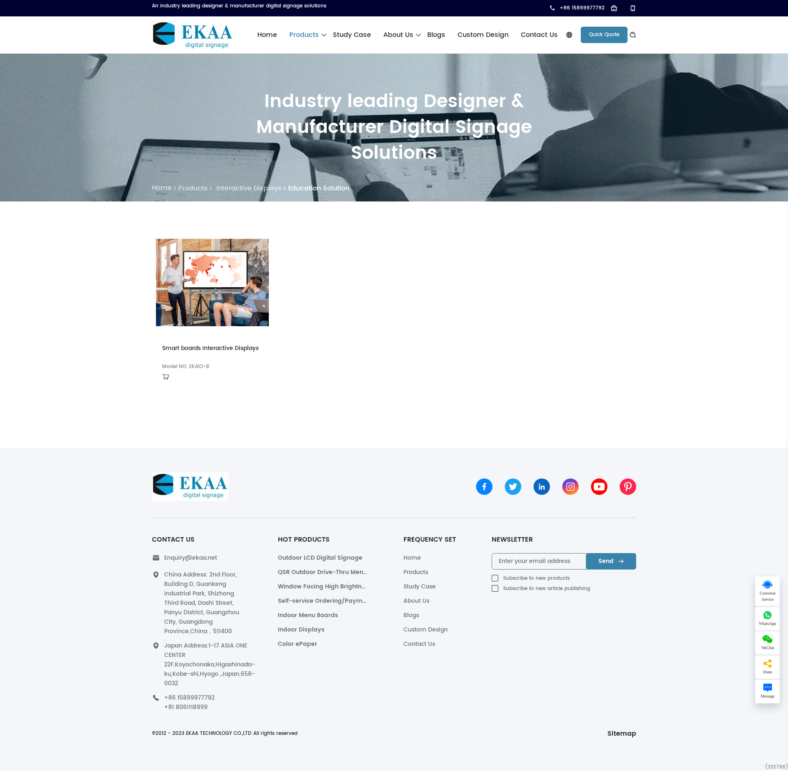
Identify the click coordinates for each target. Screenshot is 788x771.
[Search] (632, 35)
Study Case (352, 35)
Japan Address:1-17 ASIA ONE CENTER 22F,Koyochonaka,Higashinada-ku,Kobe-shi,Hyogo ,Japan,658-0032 (209, 664)
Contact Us (539, 35)
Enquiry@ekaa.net (190, 558)
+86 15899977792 (189, 697)
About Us (398, 35)
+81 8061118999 (186, 707)
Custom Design (483, 35)
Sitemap (621, 733)
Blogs (436, 35)
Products (304, 35)
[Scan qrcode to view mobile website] (629, 8)
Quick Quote (604, 35)
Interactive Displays (248, 188)
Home (267, 35)
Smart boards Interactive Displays (210, 348)
